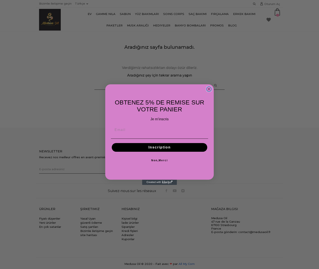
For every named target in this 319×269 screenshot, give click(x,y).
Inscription (159, 147)
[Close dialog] (209, 89)
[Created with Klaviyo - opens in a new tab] (159, 182)
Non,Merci (159, 160)
